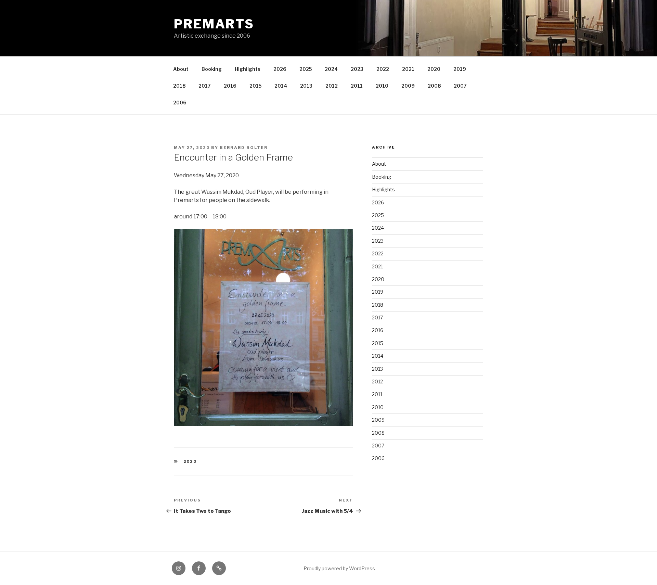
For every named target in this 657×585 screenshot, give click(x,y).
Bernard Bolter (244, 147)
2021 (408, 69)
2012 (331, 86)
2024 (331, 69)
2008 (434, 86)
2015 (255, 86)
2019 (459, 69)
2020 (433, 69)
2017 (204, 86)
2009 (408, 86)
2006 (179, 102)
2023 (357, 69)
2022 (382, 69)
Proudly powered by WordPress (339, 568)
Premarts (214, 23)
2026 (279, 69)
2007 (460, 86)
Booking (212, 69)
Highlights (247, 69)
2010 (382, 86)
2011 (357, 86)
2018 (179, 86)
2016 (230, 86)
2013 (306, 86)
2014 (280, 86)
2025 (305, 69)
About (181, 69)
